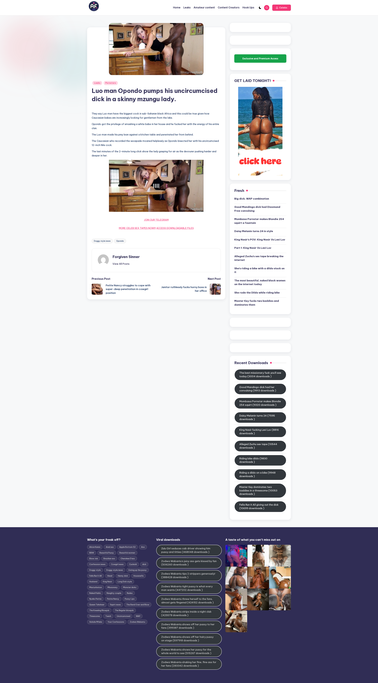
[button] (281, 8)
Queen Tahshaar (96, 604)
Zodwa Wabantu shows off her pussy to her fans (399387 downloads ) (188, 626)
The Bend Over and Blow (137, 604)
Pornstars (110, 83)
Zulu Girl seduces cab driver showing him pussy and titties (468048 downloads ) (185, 550)
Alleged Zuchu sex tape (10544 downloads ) (258, 446)
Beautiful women (127, 553)
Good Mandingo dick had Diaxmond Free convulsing (257, 208)
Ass (143, 547)
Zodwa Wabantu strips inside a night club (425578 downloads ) (186, 613)
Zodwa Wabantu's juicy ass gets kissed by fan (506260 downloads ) (189, 563)
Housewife (138, 576)
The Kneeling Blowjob (99, 610)
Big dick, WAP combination (251, 198)
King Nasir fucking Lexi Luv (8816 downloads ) (259, 431)
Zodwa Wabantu (137, 622)
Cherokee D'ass (128, 558)
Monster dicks (129, 587)
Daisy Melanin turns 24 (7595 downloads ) (257, 417)
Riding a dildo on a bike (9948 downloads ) (257, 474)
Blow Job (93, 558)
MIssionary (112, 587)
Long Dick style (125, 581)
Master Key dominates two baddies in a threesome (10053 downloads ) (258, 490)
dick (144, 564)
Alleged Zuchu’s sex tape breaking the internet (259, 258)
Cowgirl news (117, 564)
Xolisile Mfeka (95, 622)
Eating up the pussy (138, 570)
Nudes (130, 593)
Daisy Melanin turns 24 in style (253, 231)
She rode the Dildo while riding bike (257, 292)
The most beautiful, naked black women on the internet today (259, 282)
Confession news (97, 564)
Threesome (94, 616)
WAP (138, 616)
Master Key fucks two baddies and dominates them (256, 302)
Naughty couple (114, 593)
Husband (93, 581)
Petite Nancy (113, 599)
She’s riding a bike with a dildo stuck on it (259, 270)
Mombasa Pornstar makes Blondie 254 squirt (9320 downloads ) (260, 403)
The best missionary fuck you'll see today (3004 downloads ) (260, 374)
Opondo (120, 241)
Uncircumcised (123, 616)
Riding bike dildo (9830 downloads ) (253, 460)
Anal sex (110, 547)
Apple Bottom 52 (127, 547)
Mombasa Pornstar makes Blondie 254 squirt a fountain (259, 221)
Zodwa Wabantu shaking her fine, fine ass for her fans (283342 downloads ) (188, 664)
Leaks (97, 83)
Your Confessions (116, 622)
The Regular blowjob (124, 610)
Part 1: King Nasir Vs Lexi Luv (252, 247)
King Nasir (107, 581)
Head (109, 576)
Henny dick (123, 576)
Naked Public (95, 593)
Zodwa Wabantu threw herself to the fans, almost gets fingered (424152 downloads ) (187, 600)
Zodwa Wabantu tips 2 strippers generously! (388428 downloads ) (188, 575)
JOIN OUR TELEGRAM (156, 219)
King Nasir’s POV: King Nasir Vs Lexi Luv (259, 239)
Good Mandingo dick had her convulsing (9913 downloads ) (257, 389)
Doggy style (95, 570)
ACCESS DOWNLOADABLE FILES (175, 228)
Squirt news (115, 604)
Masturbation (95, 587)
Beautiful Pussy (107, 553)
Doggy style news (102, 241)
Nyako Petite (95, 599)
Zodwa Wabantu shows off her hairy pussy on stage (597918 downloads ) (187, 638)
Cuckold (133, 564)
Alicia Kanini (94, 547)
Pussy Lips (130, 599)
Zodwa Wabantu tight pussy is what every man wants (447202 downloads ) (187, 588)
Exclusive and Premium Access (260, 58)
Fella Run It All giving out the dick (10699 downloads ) (258, 506)
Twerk (108, 616)
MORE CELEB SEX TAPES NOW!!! (137, 228)
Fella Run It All (95, 576)
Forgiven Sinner (126, 257)
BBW (91, 553)
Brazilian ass (109, 558)
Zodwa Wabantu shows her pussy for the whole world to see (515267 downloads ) (186, 651)
